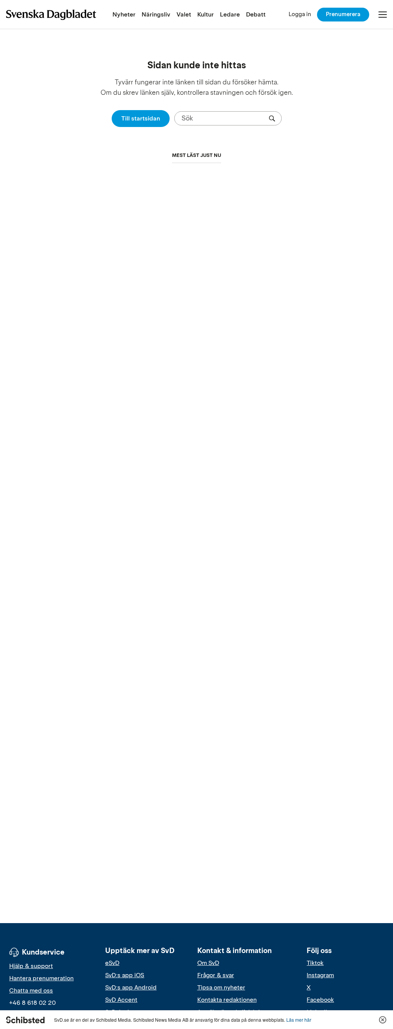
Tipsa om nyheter (221, 987)
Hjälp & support (31, 966)
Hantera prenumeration (41, 978)
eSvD (112, 963)
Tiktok (315, 963)
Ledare (230, 14)
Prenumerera (343, 14)
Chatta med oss (31, 991)
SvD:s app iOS (124, 975)
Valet (184, 14)
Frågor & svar (215, 975)
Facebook (320, 1000)
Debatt (256, 14)
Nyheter (123, 14)
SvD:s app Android (131, 987)
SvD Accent (121, 1000)
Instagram (320, 975)
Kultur (205, 14)
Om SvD (208, 963)
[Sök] (272, 118)
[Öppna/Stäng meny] (382, 14)
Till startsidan (140, 118)
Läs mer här (298, 1019)
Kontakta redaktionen (227, 1000)
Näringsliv (156, 14)
